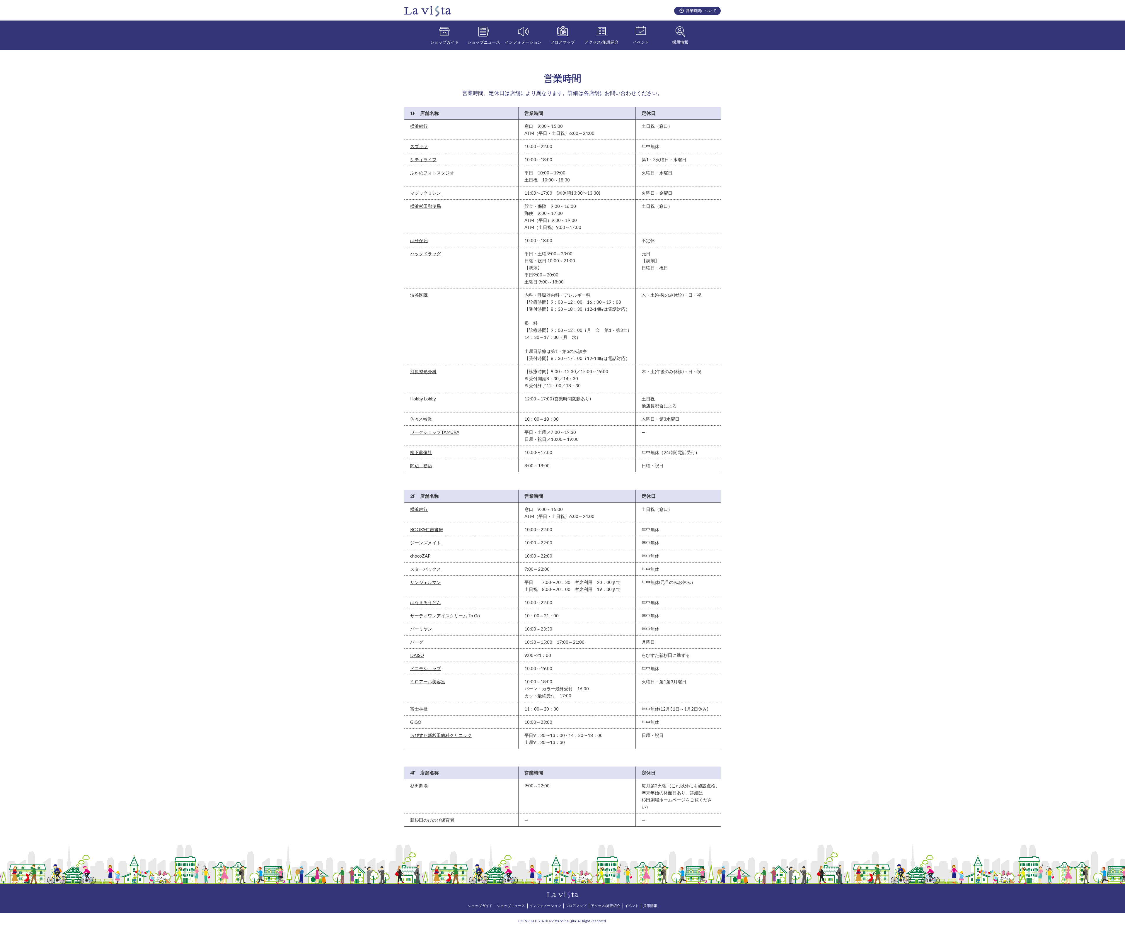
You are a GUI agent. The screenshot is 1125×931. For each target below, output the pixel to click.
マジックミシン (425, 193)
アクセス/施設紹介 (601, 42)
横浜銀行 (419, 126)
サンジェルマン (425, 582)
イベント (641, 42)
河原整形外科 (423, 371)
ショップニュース (483, 42)
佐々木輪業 (421, 419)
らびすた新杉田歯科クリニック (441, 735)
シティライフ (423, 159)
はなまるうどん (425, 602)
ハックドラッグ (425, 253)
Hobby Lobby (423, 398)
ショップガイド (444, 42)
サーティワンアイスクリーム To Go (445, 615)
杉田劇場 (419, 785)
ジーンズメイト (425, 542)
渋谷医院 (419, 295)
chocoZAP (420, 555)
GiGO (415, 722)
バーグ (416, 642)
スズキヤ (419, 146)
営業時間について (701, 10)
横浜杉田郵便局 (425, 206)
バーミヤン (421, 628)
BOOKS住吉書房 (426, 529)
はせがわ (419, 240)
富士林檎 (419, 708)
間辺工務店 (421, 465)
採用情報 (680, 42)
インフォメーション (523, 42)
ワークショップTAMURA (434, 432)
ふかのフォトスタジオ (432, 172)
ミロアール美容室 (427, 681)
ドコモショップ (425, 668)
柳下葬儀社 (421, 452)
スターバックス (425, 569)
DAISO (417, 655)
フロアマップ (562, 42)
